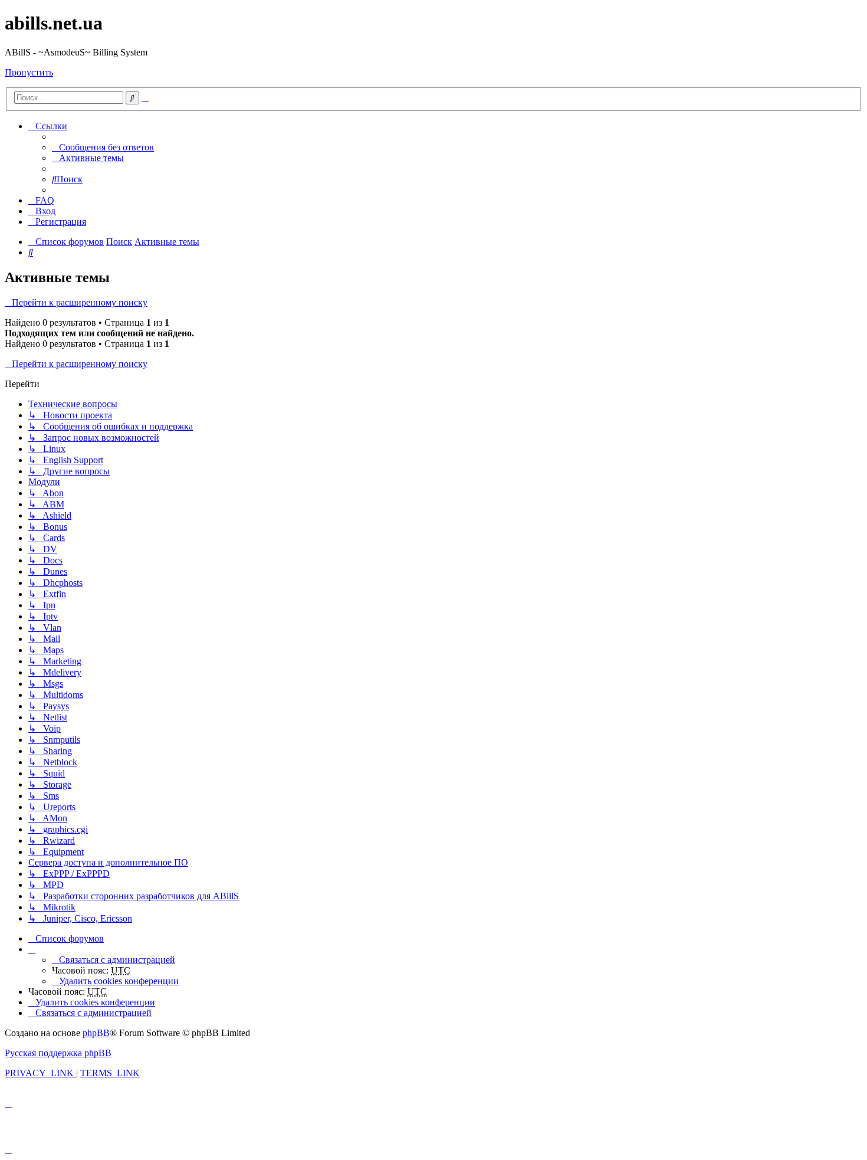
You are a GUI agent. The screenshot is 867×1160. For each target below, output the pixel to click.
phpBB (96, 1033)
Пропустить (29, 72)
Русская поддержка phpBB (58, 1053)
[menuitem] (103, 147)
